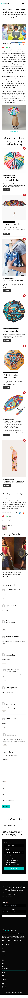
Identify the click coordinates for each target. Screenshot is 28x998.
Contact (3, 952)
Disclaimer (8, 992)
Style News (14, 7)
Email (4, 788)
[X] (16, 44)
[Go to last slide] (1, 554)
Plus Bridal (3, 974)
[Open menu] (25, 3)
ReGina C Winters (12, 669)
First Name (6, 842)
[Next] (26, 554)
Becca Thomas (10, 605)
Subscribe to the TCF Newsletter (10, 803)
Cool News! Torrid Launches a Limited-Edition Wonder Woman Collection (12, 574)
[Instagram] (9, 940)
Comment (5, 759)
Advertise (3, 949)
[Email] (10, 47)
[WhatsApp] (6, 47)
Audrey (6, 20)
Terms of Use (13, 992)
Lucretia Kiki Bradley (12, 589)
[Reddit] (23, 44)
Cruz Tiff (9, 734)
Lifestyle (3, 963)
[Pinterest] (3, 47)
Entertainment (4, 962)
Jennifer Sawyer (10, 687)
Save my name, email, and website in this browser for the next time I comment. (14, 799)
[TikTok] (21, 940)
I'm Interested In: (8, 855)
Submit (14, 916)
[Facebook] (13, 44)
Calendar (3, 975)
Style (2, 959)
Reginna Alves (10, 702)
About (2, 948)
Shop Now (7, 290)
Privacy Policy (19, 992)
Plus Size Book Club (5, 977)
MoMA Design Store (14, 131)
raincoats (20, 61)
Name (4, 781)
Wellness (3, 965)
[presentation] (14, 553)
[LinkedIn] (20, 44)
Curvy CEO (3, 966)
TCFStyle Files (4, 987)
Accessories (4, 986)
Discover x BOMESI (6, 520)
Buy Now (6, 189)
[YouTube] (15, 940)
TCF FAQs (3, 951)
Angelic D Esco (10, 718)
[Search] (24, 812)
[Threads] (12, 940)
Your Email (6, 849)
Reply (4, 598)
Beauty (3, 960)
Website (4, 795)
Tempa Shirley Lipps (11, 636)
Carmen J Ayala (10, 654)
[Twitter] (6, 940)
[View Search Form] (23, 3)
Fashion (3, 983)
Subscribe (14, 868)
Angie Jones (9, 621)
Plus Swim (3, 972)
